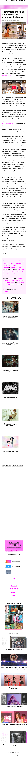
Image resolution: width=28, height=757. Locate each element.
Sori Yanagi (4, 75)
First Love (18, 267)
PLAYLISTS (14, 592)
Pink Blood (13, 271)
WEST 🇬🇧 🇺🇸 (14, 585)
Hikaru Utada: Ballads (8, 282)
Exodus (19, 265)
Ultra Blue (13, 265)
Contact (14, 599)
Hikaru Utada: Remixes (14, 284)
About (14, 595)
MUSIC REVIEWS (14, 588)
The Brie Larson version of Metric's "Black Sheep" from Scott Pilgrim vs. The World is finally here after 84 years (14, 668)
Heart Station (6, 265)
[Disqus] (14, 484)
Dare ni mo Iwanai (8, 274)
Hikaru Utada (8, 465)
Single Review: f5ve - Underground (14, 649)
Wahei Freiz (12, 75)
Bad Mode (20, 261)
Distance (12, 267)
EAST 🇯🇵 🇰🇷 (14, 581)
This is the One (18, 263)
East (3, 465)
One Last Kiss (21, 271)
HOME (14, 578)
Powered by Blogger (15, 752)
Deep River (6, 267)
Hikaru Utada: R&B (16, 280)
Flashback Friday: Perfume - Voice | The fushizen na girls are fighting (14, 687)
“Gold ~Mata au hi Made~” (8, 123)
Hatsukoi (5, 263)
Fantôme (4, 199)
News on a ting (20, 465)
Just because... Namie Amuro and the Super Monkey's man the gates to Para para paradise (14, 725)
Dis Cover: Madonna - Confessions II (14, 706)
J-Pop (14, 465)
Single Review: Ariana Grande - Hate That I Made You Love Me (14, 744)
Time (15, 274)
